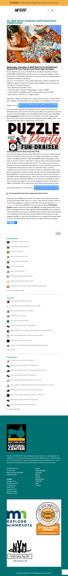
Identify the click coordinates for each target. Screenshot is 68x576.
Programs (39, 472)
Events (38, 468)
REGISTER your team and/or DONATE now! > (38, 105)
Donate (38, 477)
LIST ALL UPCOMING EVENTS (15, 290)
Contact (38, 485)
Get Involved (40, 479)
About (38, 475)
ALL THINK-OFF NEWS (13, 409)
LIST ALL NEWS (11, 350)
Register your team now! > (46, 188)
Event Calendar (40, 470)
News (37, 483)
